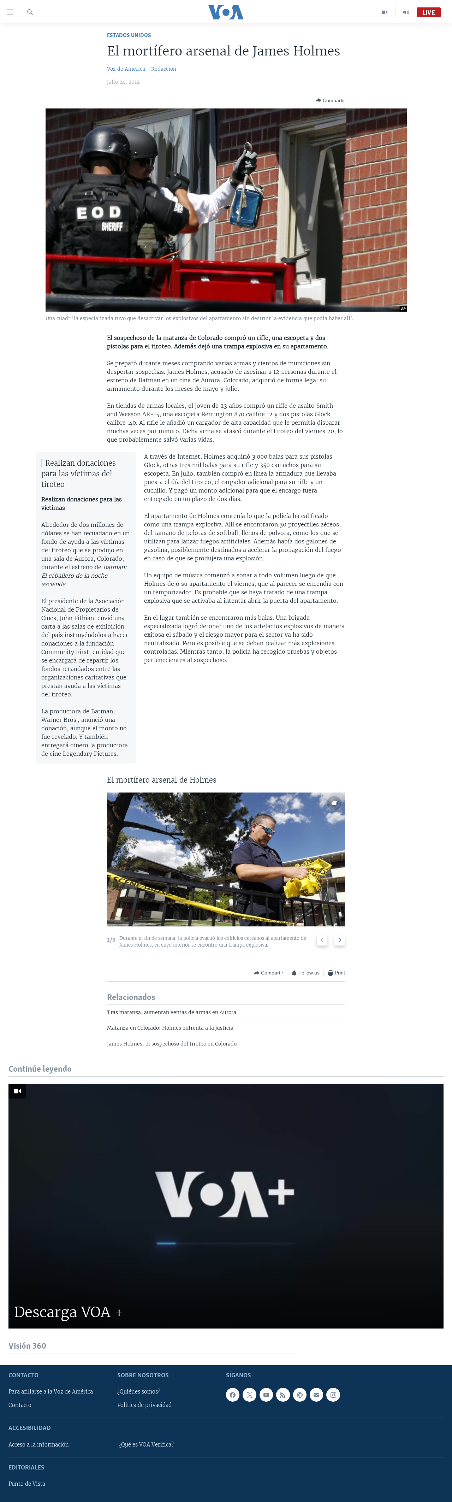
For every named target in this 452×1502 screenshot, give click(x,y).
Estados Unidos (129, 36)
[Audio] (406, 12)
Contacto (19, 1405)
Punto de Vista (26, 1484)
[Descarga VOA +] (226, 1206)
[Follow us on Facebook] (232, 1394)
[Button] (330, 100)
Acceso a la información (38, 1444)
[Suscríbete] (316, 1394)
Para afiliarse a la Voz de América (50, 1392)
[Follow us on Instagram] (333, 1394)
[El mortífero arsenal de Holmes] (226, 859)
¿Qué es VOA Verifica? (146, 1444)
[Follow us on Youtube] (266, 1394)
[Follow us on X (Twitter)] (249, 1394)
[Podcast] (300, 1394)
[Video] (385, 12)
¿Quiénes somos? (138, 1392)
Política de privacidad (144, 1405)
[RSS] (283, 1394)
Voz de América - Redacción (141, 69)
